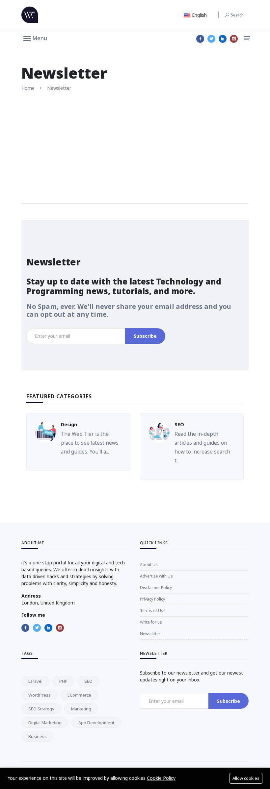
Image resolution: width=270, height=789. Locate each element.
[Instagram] (234, 39)
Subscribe (145, 336)
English (199, 15)
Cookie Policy (161, 778)
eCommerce (79, 695)
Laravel (35, 681)
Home (28, 88)
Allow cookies (245, 778)
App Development (96, 723)
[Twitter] (211, 39)
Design (69, 424)
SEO (179, 424)
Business (37, 736)
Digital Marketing (45, 723)
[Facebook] (200, 39)
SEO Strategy (41, 709)
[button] (35, 38)
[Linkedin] (223, 39)
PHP (63, 681)
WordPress (39, 695)
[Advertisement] (135, 147)
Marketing (81, 709)
